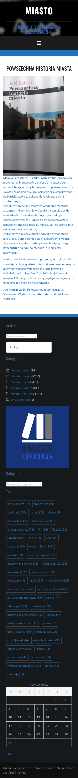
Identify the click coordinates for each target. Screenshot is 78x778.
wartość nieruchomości (24, 665)
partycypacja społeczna (24, 597)
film (43, 529)
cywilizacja (16, 512)
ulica (43, 648)
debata (37, 512)
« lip (8, 753)
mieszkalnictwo (43, 572)
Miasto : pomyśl (21, 382)
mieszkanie (16, 580)
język (51, 538)
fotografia (16, 538)
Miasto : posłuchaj (23, 393)
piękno (53, 597)
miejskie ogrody (54, 563)
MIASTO (39, 10)
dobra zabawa (43, 521)
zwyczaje (15, 674)
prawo (50, 623)
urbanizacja (41, 657)
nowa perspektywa (52, 589)
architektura (44, 504)
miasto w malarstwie (22, 563)
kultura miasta (41, 546)
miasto (15, 555)
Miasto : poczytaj (22, 376)
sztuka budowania (46, 640)
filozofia (59, 529)
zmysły (52, 665)
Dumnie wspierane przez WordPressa (27, 768)
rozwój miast (18, 640)
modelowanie (58, 580)
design (55, 512)
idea (35, 538)
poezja (54, 614)
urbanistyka (17, 657)
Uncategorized (20, 399)
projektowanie (19, 631)
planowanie (41, 606)
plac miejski (17, 606)
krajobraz (16, 546)
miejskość (17, 572)
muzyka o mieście (20, 589)
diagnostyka (17, 521)
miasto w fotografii (41, 555)
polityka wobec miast (23, 623)
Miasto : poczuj (20, 370)
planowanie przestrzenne (25, 614)
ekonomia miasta (20, 529)
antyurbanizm (18, 504)
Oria (68, 768)
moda (36, 580)
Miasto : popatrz (21, 388)
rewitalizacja (46, 631)
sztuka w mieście (20, 648)
